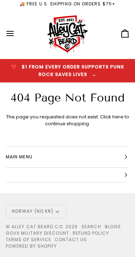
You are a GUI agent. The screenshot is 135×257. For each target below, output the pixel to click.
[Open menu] (16, 33)
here (117, 116)
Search (91, 227)
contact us (71, 239)
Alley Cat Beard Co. (39, 227)
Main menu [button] (19, 157)
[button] (67, 175)
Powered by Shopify (31, 246)
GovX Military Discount (37, 233)
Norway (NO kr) (32, 211)
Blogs (113, 227)
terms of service (28, 239)
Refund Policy (91, 233)
